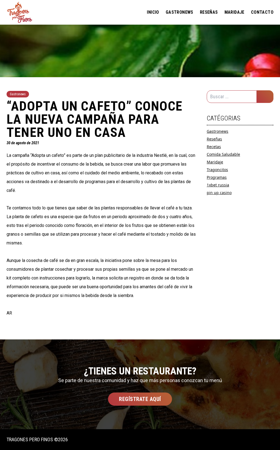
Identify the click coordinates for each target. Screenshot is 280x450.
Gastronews (179, 12)
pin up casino (219, 192)
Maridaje (234, 12)
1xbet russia (218, 185)
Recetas (214, 146)
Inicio (153, 12)
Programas (217, 177)
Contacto (262, 12)
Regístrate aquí (140, 399)
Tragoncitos (217, 169)
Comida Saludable (223, 154)
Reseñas (209, 12)
